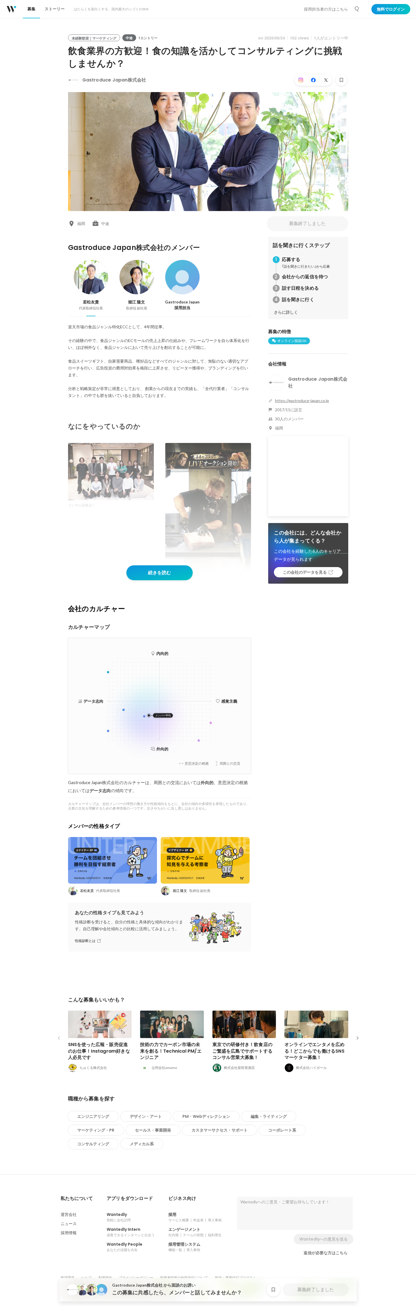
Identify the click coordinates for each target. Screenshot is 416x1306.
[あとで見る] (341, 80)
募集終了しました (307, 223)
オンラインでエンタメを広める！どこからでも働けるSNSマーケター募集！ (314, 1050)
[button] (77, 1198)
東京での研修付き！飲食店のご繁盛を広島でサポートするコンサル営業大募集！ (242, 1050)
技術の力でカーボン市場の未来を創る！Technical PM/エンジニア (171, 1050)
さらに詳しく (286, 312)
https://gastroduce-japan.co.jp (302, 400)
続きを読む (159, 572)
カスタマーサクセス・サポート (220, 1130)
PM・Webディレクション (206, 1116)
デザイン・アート (146, 1116)
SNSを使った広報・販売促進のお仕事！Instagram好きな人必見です (99, 1050)
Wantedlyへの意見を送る (323, 1239)
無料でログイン (391, 9)
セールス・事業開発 (153, 1130)
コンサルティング (93, 1144)
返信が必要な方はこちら (326, 1253)
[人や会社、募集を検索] (357, 9)
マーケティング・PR (95, 1130)
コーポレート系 (282, 1130)
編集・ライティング (269, 1116)
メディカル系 (142, 1144)
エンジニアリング (93, 1116)
